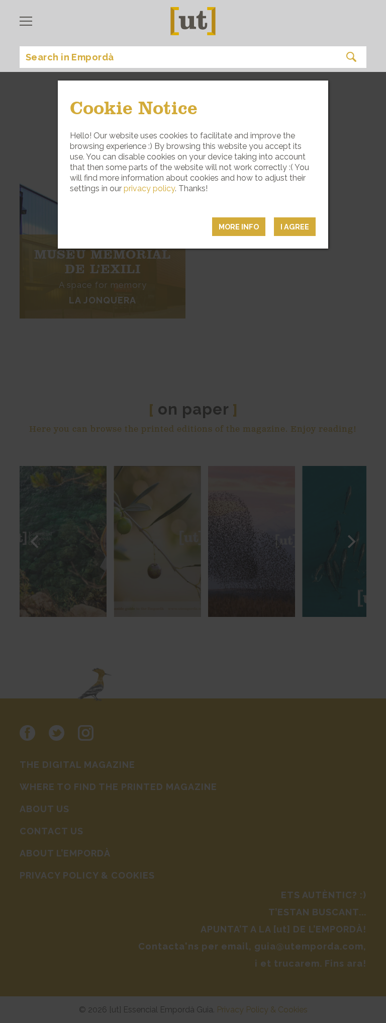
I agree (294, 226)
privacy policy (149, 188)
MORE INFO (239, 226)
